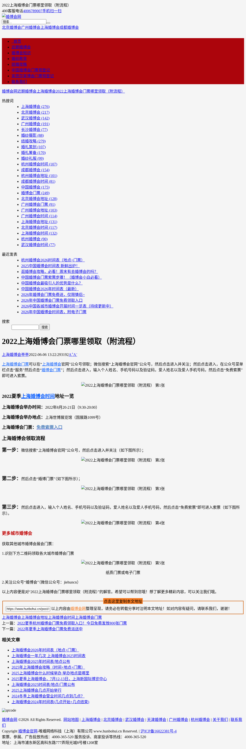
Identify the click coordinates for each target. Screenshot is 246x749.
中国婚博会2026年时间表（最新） (50, 289)
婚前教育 (19, 59)
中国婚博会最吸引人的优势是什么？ (52, 283)
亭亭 (25, 355)
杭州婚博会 (34, 239)
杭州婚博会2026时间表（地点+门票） (53, 260)
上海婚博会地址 (39, 222)
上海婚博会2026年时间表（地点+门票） (45, 650)
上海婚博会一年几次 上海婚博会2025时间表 (49, 656)
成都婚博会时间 (38, 181)
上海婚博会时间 (39, 233)
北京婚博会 (11, 27)
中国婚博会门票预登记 (31, 70)
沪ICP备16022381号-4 (159, 731)
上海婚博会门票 (15, 364)
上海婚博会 (50, 27)
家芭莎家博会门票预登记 (33, 76)
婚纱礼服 (32, 158)
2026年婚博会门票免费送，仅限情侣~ (53, 295)
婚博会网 (9, 91)
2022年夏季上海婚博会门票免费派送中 (50, 629)
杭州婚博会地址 (39, 176)
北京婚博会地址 (39, 199)
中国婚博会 (35, 187)
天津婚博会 (156, 720)
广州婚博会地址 (39, 210)
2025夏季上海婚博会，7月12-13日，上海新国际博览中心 (59, 679)
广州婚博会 (30, 27)
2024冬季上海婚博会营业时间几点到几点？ (48, 696)
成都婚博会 (69, 27)
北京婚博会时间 (39, 227)
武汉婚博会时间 (38, 245)
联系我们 (19, 82)
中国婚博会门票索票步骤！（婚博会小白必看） (61, 277)
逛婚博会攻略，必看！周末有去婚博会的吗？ (59, 272)
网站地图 (71, 720)
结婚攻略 (19, 64)
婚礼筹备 (33, 153)
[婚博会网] (11, 17)
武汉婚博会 (35, 118)
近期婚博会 (21, 47)
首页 (16, 41)
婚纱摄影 (32, 135)
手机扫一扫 (52, 11)
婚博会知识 (21, 53)
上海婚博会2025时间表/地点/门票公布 (43, 685)
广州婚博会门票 (38, 204)
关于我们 (220, 720)
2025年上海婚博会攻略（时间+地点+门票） (48, 667)
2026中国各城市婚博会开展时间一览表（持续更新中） (67, 306)
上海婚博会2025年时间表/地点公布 (41, 662)
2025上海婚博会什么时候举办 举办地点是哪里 (50, 673)
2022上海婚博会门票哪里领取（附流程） (90, 91)
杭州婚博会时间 (39, 164)
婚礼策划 (33, 147)
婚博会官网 (27, 731)
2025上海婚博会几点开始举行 (37, 690)
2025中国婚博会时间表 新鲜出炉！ (50, 266)
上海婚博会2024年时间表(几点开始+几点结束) (50, 702)
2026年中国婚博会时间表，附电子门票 (53, 312)
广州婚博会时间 (39, 216)
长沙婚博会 (34, 130)
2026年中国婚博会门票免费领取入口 (52, 300)
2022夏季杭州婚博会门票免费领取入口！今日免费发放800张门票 (72, 623)
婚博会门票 (35, 193)
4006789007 (32, 11)
